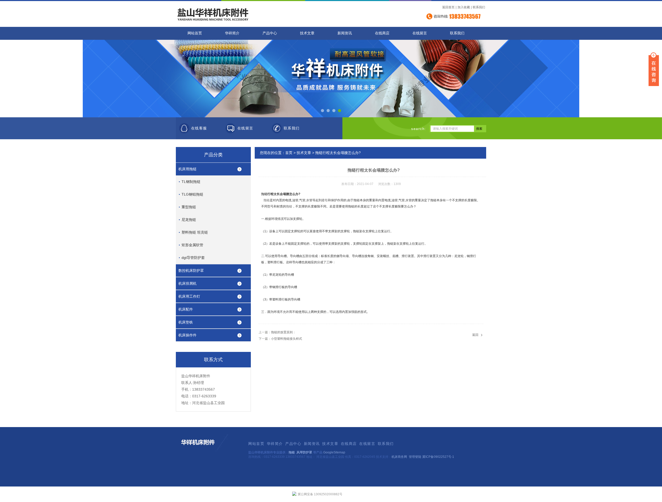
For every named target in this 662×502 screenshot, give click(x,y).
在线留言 (419, 33)
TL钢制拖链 (191, 182)
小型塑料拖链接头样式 (286, 339)
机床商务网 (399, 457)
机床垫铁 (185, 322)
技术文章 (307, 33)
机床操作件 (187, 335)
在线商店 (382, 33)
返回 (475, 335)
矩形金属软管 (192, 245)
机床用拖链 (187, 169)
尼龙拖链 (189, 220)
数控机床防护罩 (191, 270)
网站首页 (194, 33)
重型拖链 (189, 207)
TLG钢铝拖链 (192, 194)
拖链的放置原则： (283, 332)
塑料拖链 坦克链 (195, 232)
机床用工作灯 (189, 296)
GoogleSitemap (334, 452)
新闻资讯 (344, 33)
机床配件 (185, 309)
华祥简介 (232, 33)
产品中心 (269, 33)
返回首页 (448, 7)
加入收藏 (463, 7)
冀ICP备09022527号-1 (438, 457)
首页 (288, 153)
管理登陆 (415, 457)
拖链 (264, 194)
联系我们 (479, 7)
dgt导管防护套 (193, 258)
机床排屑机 (187, 283)
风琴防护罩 (304, 452)
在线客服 (199, 128)
